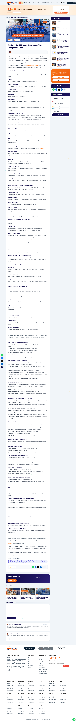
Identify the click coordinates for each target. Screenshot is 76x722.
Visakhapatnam (12, 706)
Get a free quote (29, 648)
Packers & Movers (45, 2)
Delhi (61, 681)
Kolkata (51, 693)
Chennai (31, 681)
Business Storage (36, 2)
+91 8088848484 (47, 649)
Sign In (57, 2)
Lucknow (42, 706)
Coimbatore (63, 693)
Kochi (30, 706)
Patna (19, 706)
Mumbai (51, 681)
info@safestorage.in (62, 648)
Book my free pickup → (61, 12)
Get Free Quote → (12, 580)
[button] (20, 2)
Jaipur (41, 693)
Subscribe (66, 665)
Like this (12, 567)
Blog (9, 17)
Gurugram (21, 693)
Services (53, 2)
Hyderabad (21, 681)
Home (7, 17)
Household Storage (27, 2)
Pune (40, 681)
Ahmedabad (32, 693)
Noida (9, 693)
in (61, 89)
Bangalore (41, 148)
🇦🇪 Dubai (63, 2)
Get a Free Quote (61, 77)
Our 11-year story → (17, 12)
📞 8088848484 (61, 80)
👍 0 (8, 629)
